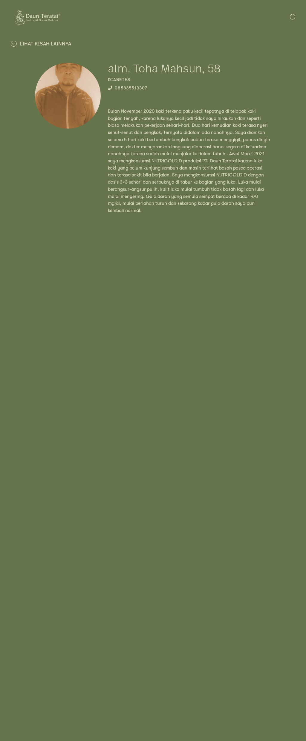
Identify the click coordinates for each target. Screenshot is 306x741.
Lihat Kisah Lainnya (45, 44)
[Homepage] (37, 23)
